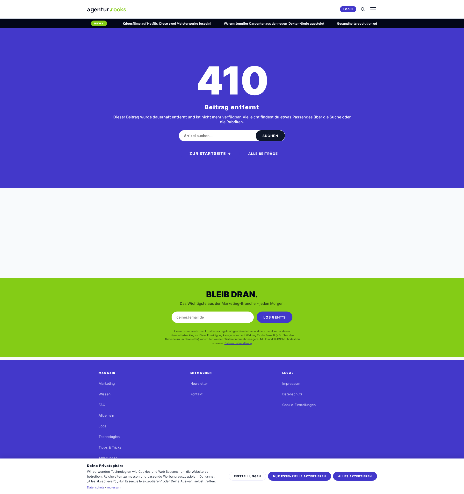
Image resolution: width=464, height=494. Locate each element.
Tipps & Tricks (110, 447)
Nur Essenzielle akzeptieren (299, 476)
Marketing (107, 383)
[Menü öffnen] (373, 9)
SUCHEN (270, 136)
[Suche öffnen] (362, 9)
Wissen (104, 394)
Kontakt (196, 394)
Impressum (291, 383)
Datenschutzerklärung (238, 343)
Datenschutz (292, 394)
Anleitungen (108, 458)
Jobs (103, 426)
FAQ (102, 405)
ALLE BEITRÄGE (263, 154)
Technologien (109, 437)
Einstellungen (247, 476)
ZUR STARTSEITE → (210, 153)
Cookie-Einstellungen (299, 405)
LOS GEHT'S (274, 317)
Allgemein (106, 415)
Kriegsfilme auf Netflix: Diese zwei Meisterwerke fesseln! (162, 23)
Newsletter (199, 383)
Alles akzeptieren (355, 476)
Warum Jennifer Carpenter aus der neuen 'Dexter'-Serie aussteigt (269, 23)
